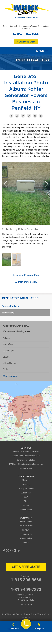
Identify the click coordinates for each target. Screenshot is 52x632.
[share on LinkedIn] (23, 116)
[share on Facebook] (11, 116)
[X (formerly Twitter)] (7, 550)
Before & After (26, 525)
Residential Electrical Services (26, 451)
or (26, 42)
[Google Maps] (15, 550)
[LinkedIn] (18, 550)
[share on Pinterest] (29, 116)
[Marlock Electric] (26, 624)
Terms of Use (43, 614)
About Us (26, 480)
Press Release (26, 510)
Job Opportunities (26, 488)
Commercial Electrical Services (26, 456)
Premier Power (26, 468)
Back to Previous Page (27, 275)
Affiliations (26, 493)
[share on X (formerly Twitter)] (17, 116)
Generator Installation (20, 298)
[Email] (35, 116)
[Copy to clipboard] (41, 116)
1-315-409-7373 (26, 589)
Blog (26, 501)
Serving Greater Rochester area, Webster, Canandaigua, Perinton (26, 27)
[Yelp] (11, 550)
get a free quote (26, 567)
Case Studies (26, 538)
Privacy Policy (30, 614)
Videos (26, 542)
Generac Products (10, 306)
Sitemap (26, 617)
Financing (26, 484)
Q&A (26, 497)
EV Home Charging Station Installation (26, 464)
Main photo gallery (27, 282)
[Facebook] (3, 550)
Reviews (26, 530)
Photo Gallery (8, 312)
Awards (26, 505)
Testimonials (26, 534)
